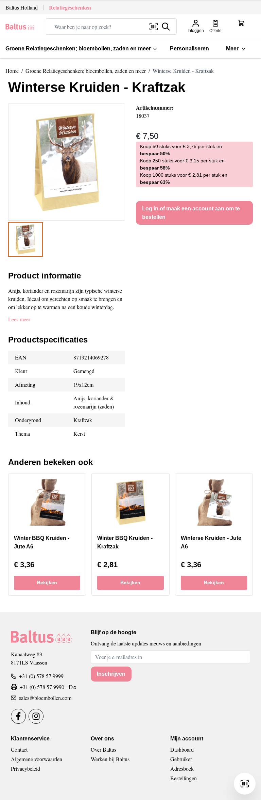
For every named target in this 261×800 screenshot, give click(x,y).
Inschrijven (111, 674)
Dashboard (182, 749)
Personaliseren (189, 48)
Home (12, 70)
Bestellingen (183, 778)
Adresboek (182, 768)
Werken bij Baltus (110, 759)
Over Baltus (103, 749)
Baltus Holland (21, 7)
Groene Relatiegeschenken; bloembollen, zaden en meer (78, 48)
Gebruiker (181, 759)
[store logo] (20, 26)
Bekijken (47, 582)
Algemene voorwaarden (36, 759)
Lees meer (19, 319)
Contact (19, 749)
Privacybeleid (25, 768)
